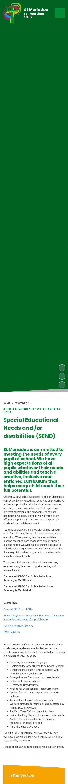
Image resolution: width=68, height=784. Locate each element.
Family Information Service (18, 625)
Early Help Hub (11, 631)
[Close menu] (60, 13)
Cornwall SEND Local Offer (18, 609)
